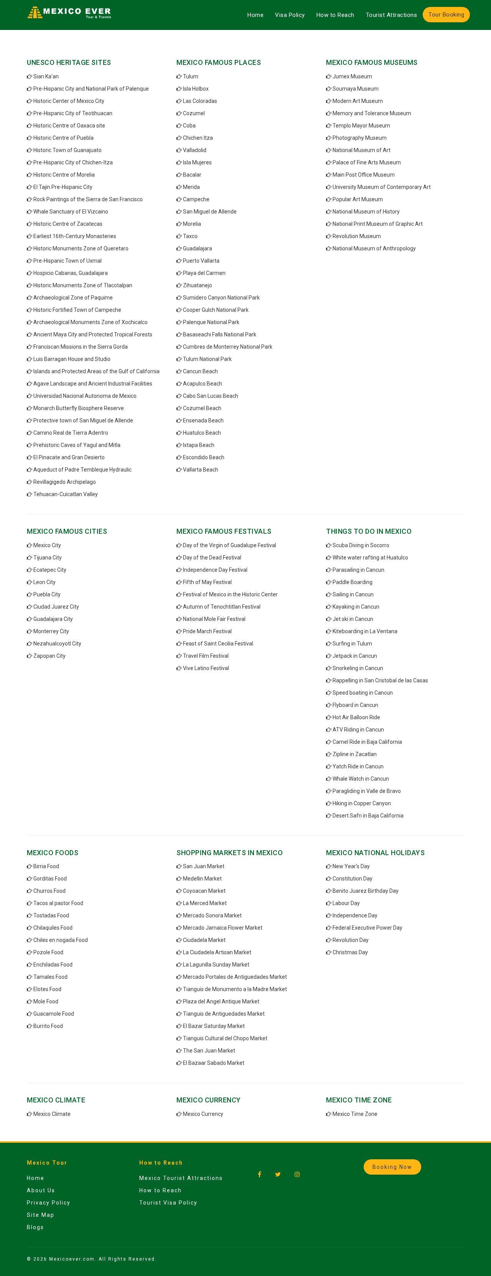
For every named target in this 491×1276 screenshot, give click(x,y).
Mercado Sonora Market (212, 915)
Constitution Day (352, 878)
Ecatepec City (49, 570)
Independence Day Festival (215, 570)
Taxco (190, 236)
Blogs (35, 1227)
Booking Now (392, 1167)
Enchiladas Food (52, 965)
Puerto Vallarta (201, 261)
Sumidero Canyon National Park (221, 298)
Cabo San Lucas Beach (210, 396)
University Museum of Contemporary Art (382, 187)
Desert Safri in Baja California (368, 816)
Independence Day (355, 915)
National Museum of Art (361, 150)
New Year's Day (351, 866)
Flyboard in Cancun (355, 705)
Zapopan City (49, 656)
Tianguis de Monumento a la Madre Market (235, 989)
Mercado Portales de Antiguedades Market (235, 977)
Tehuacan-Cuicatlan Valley (65, 494)
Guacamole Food (53, 1014)
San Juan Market (203, 866)
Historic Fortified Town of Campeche (77, 310)
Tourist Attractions (391, 15)
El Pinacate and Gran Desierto (69, 457)
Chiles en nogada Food (60, 940)
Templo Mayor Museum (361, 125)
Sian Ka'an (46, 76)
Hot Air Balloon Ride (356, 717)
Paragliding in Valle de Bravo (367, 791)
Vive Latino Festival (206, 668)
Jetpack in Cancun (355, 656)
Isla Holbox (196, 89)
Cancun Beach (200, 371)
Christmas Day (350, 952)
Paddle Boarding (352, 582)
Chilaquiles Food (52, 928)
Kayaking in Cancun (356, 607)
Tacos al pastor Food (58, 903)
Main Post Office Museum (364, 175)
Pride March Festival (207, 631)
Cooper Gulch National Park (216, 310)
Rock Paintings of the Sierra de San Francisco (88, 199)
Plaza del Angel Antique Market (221, 1001)
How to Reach (335, 15)
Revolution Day (351, 940)
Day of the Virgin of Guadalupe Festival (229, 545)
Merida (191, 187)
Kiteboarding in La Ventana (365, 631)
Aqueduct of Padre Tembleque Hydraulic (82, 470)
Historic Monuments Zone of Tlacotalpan (82, 285)
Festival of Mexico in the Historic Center (230, 594)
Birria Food (46, 866)
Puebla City (47, 594)
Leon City (44, 582)
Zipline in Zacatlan (355, 754)
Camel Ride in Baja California (367, 742)
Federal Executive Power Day (367, 928)
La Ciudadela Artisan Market (217, 952)
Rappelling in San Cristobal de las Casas (380, 680)
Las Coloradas (200, 101)
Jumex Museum (352, 76)
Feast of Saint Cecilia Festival (218, 643)
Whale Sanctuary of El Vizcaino (70, 212)
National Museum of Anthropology (374, 248)
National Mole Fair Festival (214, 619)
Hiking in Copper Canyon (362, 803)
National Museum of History (366, 212)
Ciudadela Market (204, 940)
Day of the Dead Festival (212, 557)
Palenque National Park (211, 322)
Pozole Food (48, 952)
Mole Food (45, 1001)
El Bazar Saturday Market (214, 1026)
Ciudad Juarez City (56, 607)
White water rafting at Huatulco (370, 557)
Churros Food (49, 891)
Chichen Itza (198, 138)
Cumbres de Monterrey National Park (227, 347)
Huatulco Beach (202, 433)
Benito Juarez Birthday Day (366, 891)
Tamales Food (50, 977)
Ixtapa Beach (198, 445)
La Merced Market (205, 903)
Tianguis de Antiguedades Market (224, 1014)
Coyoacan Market (204, 891)
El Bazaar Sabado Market (213, 1063)
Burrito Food (48, 1026)
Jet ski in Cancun (353, 619)
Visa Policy (290, 15)
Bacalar (192, 175)
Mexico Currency (203, 1114)
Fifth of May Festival (207, 582)
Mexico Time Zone (355, 1114)
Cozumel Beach (202, 408)
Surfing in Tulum (352, 643)
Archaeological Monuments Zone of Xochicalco (90, 322)
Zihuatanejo (197, 285)
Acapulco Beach (202, 384)
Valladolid (194, 150)
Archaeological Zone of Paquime (73, 298)
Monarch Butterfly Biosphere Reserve (78, 408)
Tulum (190, 76)
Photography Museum (360, 138)
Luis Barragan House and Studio (71, 359)
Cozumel (194, 113)
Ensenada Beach (203, 420)
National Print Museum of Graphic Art (378, 224)
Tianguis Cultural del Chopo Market (225, 1038)
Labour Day (346, 903)
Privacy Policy (49, 1203)
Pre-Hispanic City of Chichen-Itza (73, 162)
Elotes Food (47, 989)
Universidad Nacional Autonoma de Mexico (85, 396)
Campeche (196, 199)
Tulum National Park (207, 359)
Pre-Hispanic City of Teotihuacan (72, 113)
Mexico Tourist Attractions (181, 1178)
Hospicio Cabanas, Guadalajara (70, 273)
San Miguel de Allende (210, 212)
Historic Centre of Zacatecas (67, 224)
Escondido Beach (203, 457)
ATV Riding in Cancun (358, 730)
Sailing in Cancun (353, 594)
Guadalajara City (53, 619)
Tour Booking (446, 14)
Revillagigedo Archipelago (64, 482)
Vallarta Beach (200, 470)
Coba (189, 125)
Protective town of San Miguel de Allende (83, 420)
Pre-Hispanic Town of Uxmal (67, 261)
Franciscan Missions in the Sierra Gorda (80, 347)
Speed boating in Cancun (363, 693)
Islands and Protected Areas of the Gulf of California (96, 371)
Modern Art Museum (358, 101)
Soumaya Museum (356, 89)
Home (255, 15)
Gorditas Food (50, 878)
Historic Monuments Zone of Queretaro (81, 248)
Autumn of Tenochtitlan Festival (221, 607)
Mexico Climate (52, 1114)
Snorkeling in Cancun (358, 668)
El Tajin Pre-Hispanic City (62, 187)
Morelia (192, 224)
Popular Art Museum (358, 199)
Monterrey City (51, 631)
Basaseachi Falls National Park (219, 334)
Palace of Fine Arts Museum (367, 162)
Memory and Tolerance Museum (372, 113)
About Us (41, 1190)
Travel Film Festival (206, 656)
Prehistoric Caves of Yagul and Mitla (76, 445)
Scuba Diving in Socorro (361, 545)
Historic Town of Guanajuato (67, 150)
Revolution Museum (357, 236)
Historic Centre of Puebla (63, 138)
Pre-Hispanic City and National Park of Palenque (91, 89)
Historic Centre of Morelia (64, 175)
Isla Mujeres (197, 162)
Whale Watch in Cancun (361, 779)
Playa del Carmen (204, 273)
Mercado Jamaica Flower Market (222, 928)
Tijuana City (47, 557)
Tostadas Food (51, 915)
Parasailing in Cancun (358, 570)
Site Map (40, 1215)
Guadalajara (197, 248)
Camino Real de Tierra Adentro (70, 433)
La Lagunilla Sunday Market (216, 965)
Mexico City (47, 545)
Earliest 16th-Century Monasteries (74, 236)
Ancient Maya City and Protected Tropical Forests (92, 334)
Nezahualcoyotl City (57, 643)
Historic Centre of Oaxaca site (69, 125)
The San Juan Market (209, 1051)
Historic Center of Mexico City (68, 101)
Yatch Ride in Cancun (358, 766)
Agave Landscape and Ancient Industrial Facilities (92, 384)
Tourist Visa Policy (168, 1203)
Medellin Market (202, 878)
